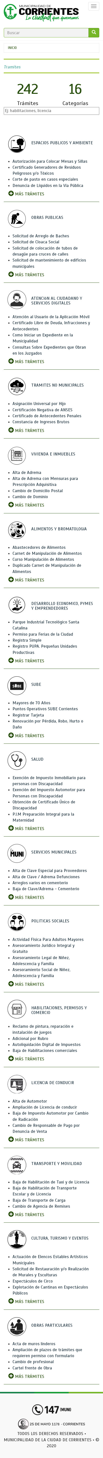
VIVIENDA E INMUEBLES (53, 454)
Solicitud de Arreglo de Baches (40, 236)
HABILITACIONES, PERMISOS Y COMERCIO (59, 1010)
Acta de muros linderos (33, 1343)
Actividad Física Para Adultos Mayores (48, 939)
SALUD (37, 759)
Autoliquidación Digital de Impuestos (46, 1044)
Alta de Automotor (29, 1101)
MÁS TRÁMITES (29, 194)
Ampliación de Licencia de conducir (44, 1107)
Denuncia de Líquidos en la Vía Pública (47, 185)
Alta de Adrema (26, 472)
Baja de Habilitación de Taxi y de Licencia (50, 1182)
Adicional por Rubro (30, 1038)
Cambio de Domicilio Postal (37, 490)
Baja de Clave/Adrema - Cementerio (45, 888)
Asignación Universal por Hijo (39, 403)
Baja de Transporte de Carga (39, 1200)
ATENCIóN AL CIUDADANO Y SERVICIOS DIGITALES (56, 301)
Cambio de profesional (33, 1361)
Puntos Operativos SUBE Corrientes (45, 709)
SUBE (36, 684)
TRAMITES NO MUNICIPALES (57, 385)
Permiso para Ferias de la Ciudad (42, 634)
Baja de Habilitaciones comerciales (44, 1050)
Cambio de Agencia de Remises (41, 1206)
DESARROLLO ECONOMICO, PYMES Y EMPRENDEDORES (62, 606)
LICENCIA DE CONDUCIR (52, 1082)
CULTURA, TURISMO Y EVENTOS (59, 1238)
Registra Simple (27, 640)
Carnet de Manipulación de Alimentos (47, 553)
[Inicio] (41, 13)
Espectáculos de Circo (32, 1281)
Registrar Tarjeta (28, 715)
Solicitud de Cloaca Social (35, 242)
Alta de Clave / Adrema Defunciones (46, 876)
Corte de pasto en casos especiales (45, 179)
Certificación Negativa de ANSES (42, 410)
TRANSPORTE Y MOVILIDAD (56, 1163)
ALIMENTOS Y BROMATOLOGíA (59, 529)
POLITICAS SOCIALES (50, 921)
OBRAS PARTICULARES (51, 1325)
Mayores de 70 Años (31, 703)
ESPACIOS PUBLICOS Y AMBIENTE (62, 143)
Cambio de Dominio (30, 496)
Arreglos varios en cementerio (40, 882)
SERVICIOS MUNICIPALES (53, 852)
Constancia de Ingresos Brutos (40, 422)
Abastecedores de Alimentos (39, 547)
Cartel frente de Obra (32, 1368)
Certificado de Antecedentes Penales (46, 416)
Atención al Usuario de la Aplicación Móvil (51, 316)
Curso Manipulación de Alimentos (43, 559)
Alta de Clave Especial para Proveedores (49, 870)
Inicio (12, 48)
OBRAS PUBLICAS (47, 217)
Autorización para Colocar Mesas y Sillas (49, 161)
